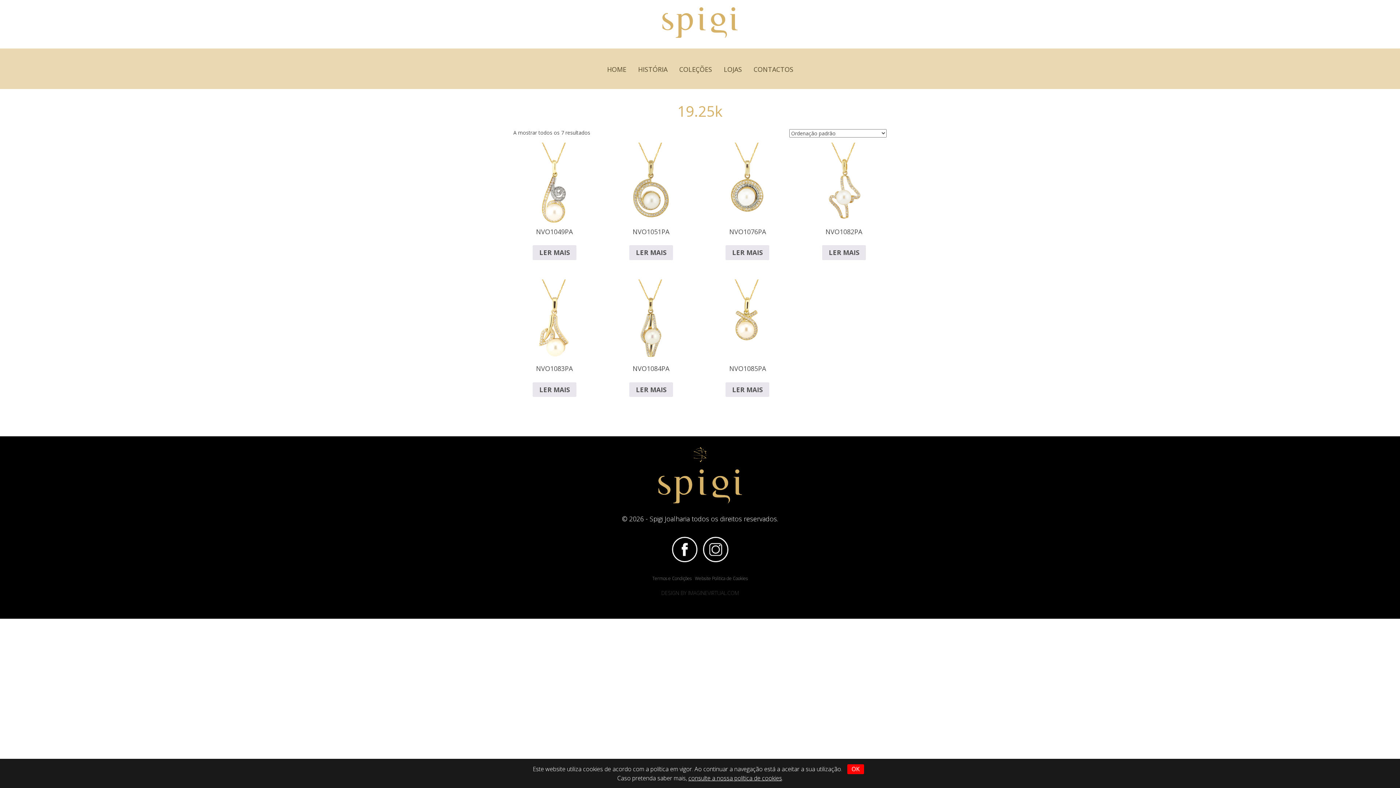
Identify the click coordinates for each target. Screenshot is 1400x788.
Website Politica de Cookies (721, 578)
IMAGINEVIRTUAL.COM (713, 593)
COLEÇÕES (695, 69)
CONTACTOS (773, 69)
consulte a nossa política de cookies (735, 778)
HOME (616, 69)
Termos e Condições (672, 578)
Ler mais (554, 252)
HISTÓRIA (653, 69)
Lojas (733, 69)
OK (856, 769)
